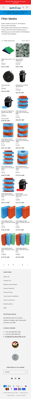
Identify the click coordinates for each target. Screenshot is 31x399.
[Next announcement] (28, 2)
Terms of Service (9, 300)
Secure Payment (8, 288)
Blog (4, 308)
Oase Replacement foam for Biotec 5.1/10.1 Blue (22, 250)
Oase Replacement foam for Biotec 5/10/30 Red (8, 222)
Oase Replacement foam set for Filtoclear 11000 (7, 195)
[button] (3, 7)
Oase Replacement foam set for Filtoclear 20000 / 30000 (7, 140)
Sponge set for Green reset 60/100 (22, 85)
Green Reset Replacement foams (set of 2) (22, 195)
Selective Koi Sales (13, 392)
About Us (6, 277)
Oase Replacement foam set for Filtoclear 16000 (22, 140)
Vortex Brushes (5, 85)
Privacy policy (11, 395)
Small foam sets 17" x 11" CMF (8, 60)
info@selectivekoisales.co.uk (15, 336)
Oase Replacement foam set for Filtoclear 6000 (22, 112)
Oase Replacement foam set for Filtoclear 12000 (22, 168)
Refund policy (8, 304)
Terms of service (20, 395)
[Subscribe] (25, 372)
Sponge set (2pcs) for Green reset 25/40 (7, 111)
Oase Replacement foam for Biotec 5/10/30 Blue (23, 222)
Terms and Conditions (10, 296)
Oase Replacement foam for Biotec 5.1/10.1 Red (8, 250)
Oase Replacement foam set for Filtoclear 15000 (7, 168)
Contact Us (7, 280)
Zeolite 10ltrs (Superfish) (19, 60)
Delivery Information (10, 284)
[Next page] (27, 265)
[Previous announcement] (3, 2)
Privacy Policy (8, 292)
